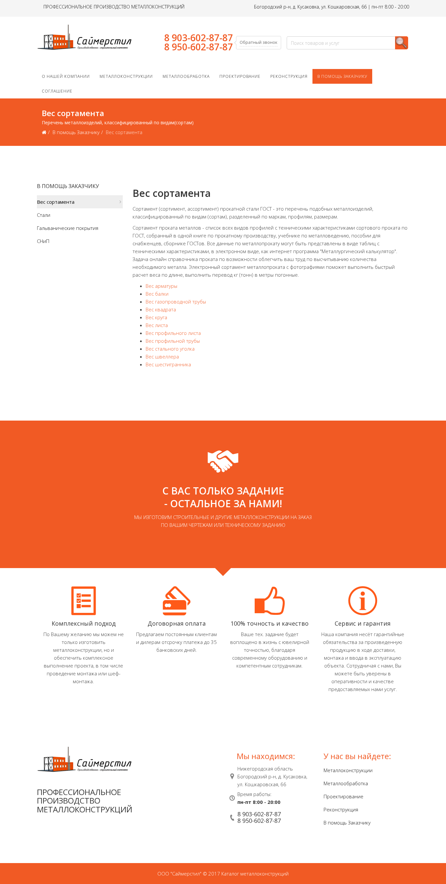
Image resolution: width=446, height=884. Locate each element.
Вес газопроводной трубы (176, 301)
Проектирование (240, 76)
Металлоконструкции (126, 76)
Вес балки (157, 293)
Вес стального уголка (170, 348)
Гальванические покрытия (67, 228)
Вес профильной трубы (173, 341)
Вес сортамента (55, 202)
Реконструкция (289, 76)
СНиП (43, 241)
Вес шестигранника (168, 364)
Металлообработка (186, 76)
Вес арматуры (161, 286)
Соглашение (57, 91)
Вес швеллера (162, 356)
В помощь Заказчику (342, 76)
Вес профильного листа (173, 333)
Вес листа (157, 325)
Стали (43, 215)
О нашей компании (66, 76)
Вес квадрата (161, 309)
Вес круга (156, 317)
